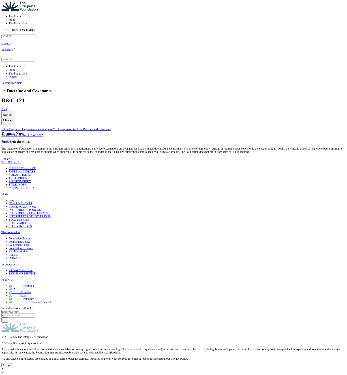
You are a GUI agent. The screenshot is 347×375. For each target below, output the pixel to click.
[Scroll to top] (2, 372)
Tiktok (22, 295)
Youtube (26, 292)
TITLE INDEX (18, 184)
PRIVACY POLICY (21, 270)
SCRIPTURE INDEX (22, 187)
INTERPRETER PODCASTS (26, 209)
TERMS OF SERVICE (22, 273)
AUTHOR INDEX (20, 181)
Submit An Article (11, 82)
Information (8, 264)
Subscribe (7, 49)
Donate (5, 43)
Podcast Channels (42, 302)
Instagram (28, 298)
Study (4, 193)
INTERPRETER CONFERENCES (29, 213)
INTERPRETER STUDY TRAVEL (30, 216)
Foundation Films (19, 244)
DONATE (15, 257)
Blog (11, 200)
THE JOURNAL (11, 162)
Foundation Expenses (21, 248)
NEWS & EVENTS (20, 203)
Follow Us (7, 279)
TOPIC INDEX (18, 178)
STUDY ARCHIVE (20, 222)
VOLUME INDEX (20, 174)
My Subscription (18, 251)
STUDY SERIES (19, 219)
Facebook (28, 285)
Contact (13, 254)
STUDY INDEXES (20, 226)
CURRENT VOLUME (22, 168)
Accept (6, 365)
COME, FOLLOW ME (22, 206)
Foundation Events (19, 238)
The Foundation (10, 232)
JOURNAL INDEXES (22, 171)
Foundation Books (19, 241)
